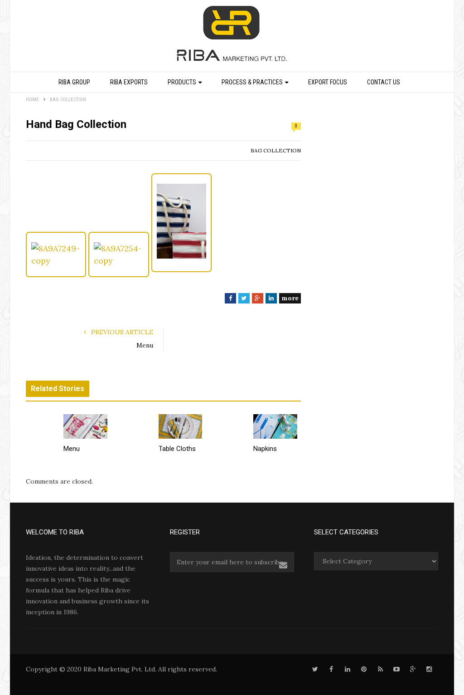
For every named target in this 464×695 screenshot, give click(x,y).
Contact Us (383, 82)
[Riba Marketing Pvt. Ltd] (232, 37)
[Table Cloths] (181, 426)
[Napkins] (275, 426)
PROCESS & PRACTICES (252, 82)
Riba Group (74, 82)
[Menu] (85, 426)
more (290, 298)
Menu (144, 345)
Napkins (265, 449)
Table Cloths (177, 449)
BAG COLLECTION (276, 150)
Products (182, 82)
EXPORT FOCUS (327, 82)
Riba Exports (129, 82)
